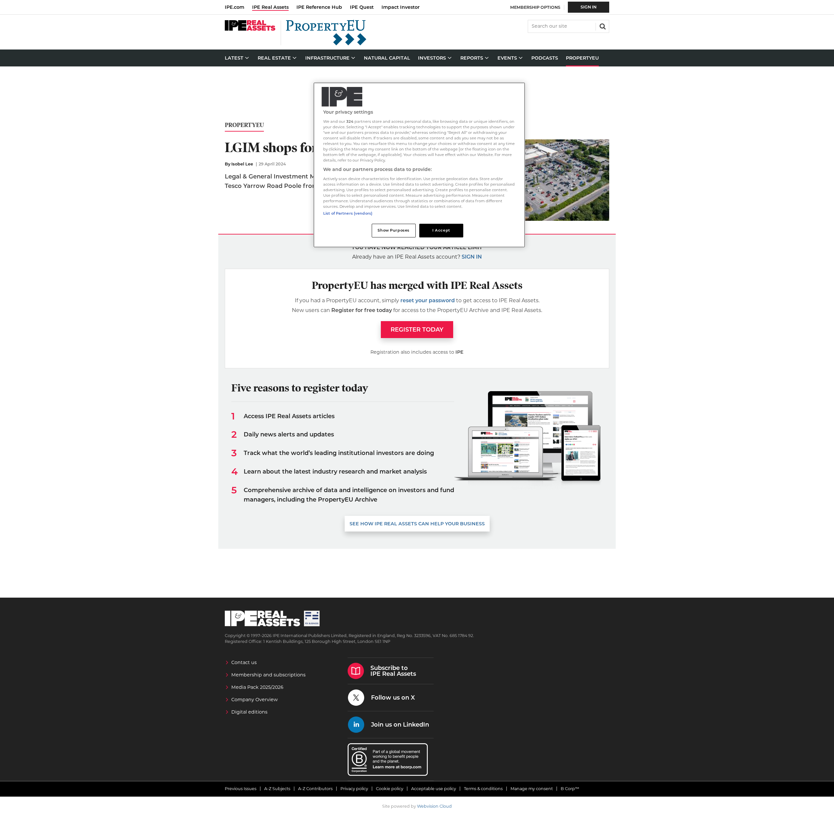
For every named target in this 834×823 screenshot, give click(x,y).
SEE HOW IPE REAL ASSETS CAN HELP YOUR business (417, 524)
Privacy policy (354, 788)
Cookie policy (389, 788)
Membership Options (535, 7)
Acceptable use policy (433, 788)
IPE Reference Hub (319, 7)
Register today (417, 329)
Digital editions (249, 712)
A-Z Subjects (277, 788)
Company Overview (254, 699)
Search (602, 26)
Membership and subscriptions (268, 675)
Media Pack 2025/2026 (257, 687)
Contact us (244, 662)
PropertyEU (244, 125)
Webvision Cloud (434, 806)
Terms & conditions (483, 788)
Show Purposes (393, 230)
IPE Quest (362, 7)
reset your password (427, 300)
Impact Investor (400, 7)
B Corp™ (570, 788)
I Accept (441, 230)
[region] (419, 165)
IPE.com (234, 7)
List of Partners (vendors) (347, 213)
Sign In (589, 7)
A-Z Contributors (315, 788)
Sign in (472, 257)
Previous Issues (240, 788)
